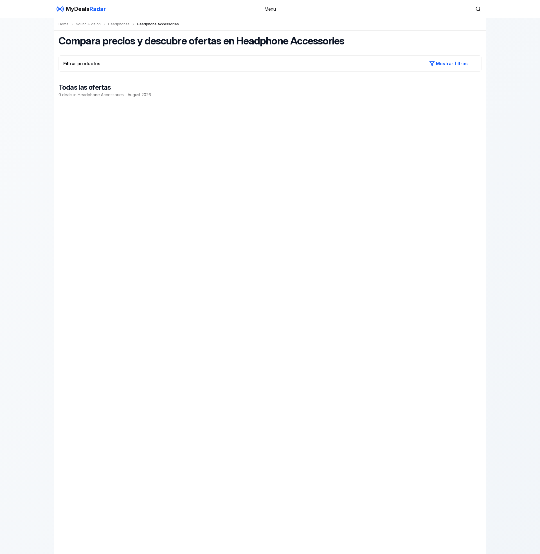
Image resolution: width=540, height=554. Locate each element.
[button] (478, 9)
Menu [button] (270, 9)
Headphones (119, 24)
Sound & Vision (88, 24)
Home (63, 24)
